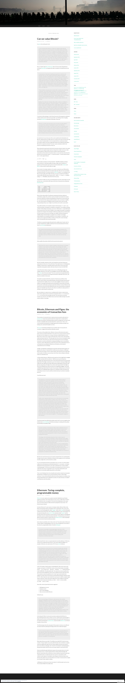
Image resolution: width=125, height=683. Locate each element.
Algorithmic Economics (76, 87)
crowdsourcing (81, 88)
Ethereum (39, 498)
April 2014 (75, 59)
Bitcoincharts (76, 125)
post (39, 44)
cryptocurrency (79, 90)
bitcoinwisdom (76, 128)
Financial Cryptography (78, 156)
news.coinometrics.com (78, 168)
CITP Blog (75, 171)
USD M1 (56, 172)
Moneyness (76, 186)
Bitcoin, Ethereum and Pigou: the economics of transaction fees (53, 310)
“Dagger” (54, 510)
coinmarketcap (76, 136)
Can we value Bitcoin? (47, 39)
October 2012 (76, 81)
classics (78, 88)
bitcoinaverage (76, 123)
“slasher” (63, 513)
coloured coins (51, 620)
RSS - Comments (76, 104)
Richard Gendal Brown (77, 151)
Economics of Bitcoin (77, 166)
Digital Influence (76, 92)
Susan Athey (43, 68)
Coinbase (64, 164)
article (59, 543)
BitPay (38, 166)
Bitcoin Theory (76, 191)
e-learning (79, 92)
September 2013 (77, 70)
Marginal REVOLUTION (78, 183)
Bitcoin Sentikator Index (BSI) (79, 120)
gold (84, 92)
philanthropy (75, 95)
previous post (39, 318)
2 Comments (47, 314)
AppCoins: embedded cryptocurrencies (80, 45)
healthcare (75, 93)
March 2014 (76, 62)
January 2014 (76, 67)
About (75, 111)
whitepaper (58, 524)
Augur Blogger (76, 148)
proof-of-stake (51, 513)
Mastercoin (63, 620)
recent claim (42, 225)
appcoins (80, 87)
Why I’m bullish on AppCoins (78, 42)
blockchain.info (40, 182)
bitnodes (75, 131)
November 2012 (76, 78)
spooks (81, 95)
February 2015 (76, 54)
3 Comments (47, 41)
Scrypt (62, 510)
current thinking (46, 421)
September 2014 (77, 57)
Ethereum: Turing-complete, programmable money (51, 491)
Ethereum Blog (76, 178)
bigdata (83, 87)
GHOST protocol (59, 517)
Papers (75, 113)
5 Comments (47, 495)
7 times (40, 272)
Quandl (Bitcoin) (76, 139)
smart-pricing (79, 95)
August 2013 (76, 73)
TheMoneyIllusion (77, 180)
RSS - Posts (76, 101)
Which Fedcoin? (76, 35)
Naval (75, 159)
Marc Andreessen (49, 66)
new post (39, 327)
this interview (43, 119)
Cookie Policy (19, 681)
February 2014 (76, 65)
